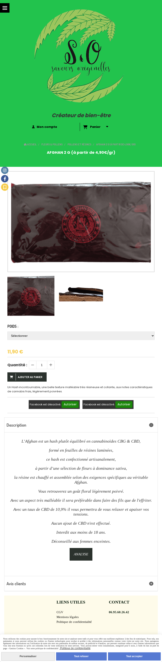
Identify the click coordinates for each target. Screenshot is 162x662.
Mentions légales (68, 617)
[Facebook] (4, 178)
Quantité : (17, 364)
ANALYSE (81, 554)
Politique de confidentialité (74, 622)
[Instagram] (4, 170)
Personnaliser (28, 656)
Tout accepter (134, 656)
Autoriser (70, 404)
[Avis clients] (4, 187)
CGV (60, 612)
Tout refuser (81, 656)
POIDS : (12, 326)
